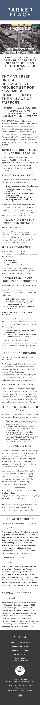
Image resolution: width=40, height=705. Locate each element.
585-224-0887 (23, 679)
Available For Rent (20, 646)
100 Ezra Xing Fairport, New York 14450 (20, 681)
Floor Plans (24, 642)
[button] (3, 2)
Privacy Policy (20, 654)
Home (12, 642)
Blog (27, 650)
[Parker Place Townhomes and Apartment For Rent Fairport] (20, 12)
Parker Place (7, 505)
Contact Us (15, 650)
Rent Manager (27, 690)
